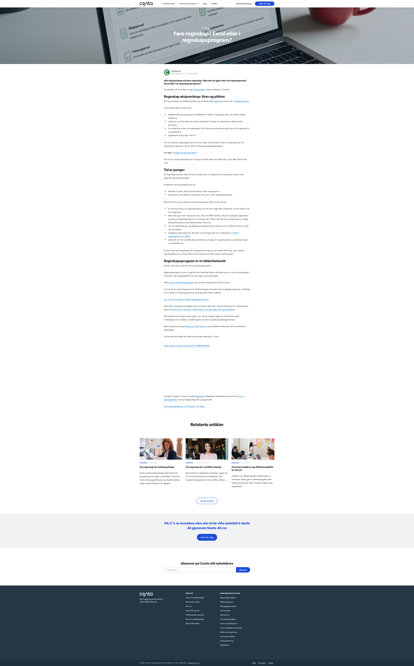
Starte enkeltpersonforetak (231, 627)
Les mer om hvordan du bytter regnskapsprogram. (186, 299)
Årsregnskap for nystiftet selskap (203, 467)
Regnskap (206, 28)
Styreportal (224, 615)
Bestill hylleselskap (244, 3)
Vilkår (254, 663)
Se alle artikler (207, 500)
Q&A (205, 3)
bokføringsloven (241, 101)
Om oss (189, 606)
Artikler (214, 3)
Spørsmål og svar (193, 610)
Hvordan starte (168, 3)
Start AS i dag (264, 3)
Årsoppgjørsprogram (228, 606)
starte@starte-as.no (194, 663)
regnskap (218, 101)
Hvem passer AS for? (188, 3)
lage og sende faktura (195, 326)
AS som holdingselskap (195, 619)
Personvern (262, 663)
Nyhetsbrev (224, 645)
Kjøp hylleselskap (192, 623)
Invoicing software (227, 636)
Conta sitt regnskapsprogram (181, 282)
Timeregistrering (226, 640)
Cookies (270, 663)
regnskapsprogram (197, 89)
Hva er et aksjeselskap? (195, 597)
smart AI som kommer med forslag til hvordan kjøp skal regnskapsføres (203, 309)
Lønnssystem (225, 610)
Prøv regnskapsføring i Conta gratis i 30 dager (184, 406)
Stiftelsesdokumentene (195, 615)
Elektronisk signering (228, 632)
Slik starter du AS (192, 602)
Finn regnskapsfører (228, 619)
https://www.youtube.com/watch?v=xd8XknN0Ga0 (186, 345)
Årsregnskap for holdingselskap (157, 467)
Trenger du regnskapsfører (184, 152)
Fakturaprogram (226, 602)
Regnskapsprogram (228, 597)
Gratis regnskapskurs (228, 623)
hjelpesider (200, 396)
